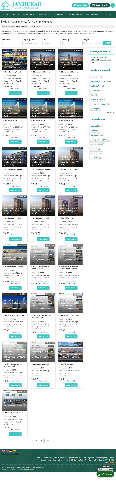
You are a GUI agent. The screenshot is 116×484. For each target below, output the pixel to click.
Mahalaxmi (95, 77)
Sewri (104, 104)
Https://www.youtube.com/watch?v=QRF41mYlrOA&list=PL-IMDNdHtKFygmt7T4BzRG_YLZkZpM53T (14, 354)
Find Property (28, 14)
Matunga (94, 108)
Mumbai (11, 26)
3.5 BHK (103, 60)
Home (5, 14)
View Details (15, 89)
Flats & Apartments (99, 57)
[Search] (112, 5)
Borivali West (96, 90)
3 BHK (97, 60)
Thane (93, 130)
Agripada (94, 81)
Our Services (58, 14)
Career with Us (74, 457)
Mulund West (96, 99)
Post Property (92, 14)
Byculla (93, 104)
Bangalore (95, 158)
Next (48, 441)
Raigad (103, 140)
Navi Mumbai (96, 135)
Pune (93, 140)
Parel (106, 81)
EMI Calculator (76, 460)
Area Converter (61, 460)
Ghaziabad (95, 153)
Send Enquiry (15, 93)
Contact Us (106, 14)
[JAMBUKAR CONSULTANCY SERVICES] (21, 5)
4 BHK (109, 60)
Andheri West (96, 86)
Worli (92, 95)
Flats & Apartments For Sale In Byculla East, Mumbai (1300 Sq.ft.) (14, 65)
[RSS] (112, 462)
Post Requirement (75, 14)
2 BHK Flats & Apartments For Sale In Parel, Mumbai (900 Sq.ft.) (71, 113)
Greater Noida (96, 144)
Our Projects (43, 14)
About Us (15, 14)
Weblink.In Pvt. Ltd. (28, 470)
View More (110, 112)
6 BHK (92, 62)
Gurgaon (94, 149)
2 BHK (92, 60)
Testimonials (91, 460)
